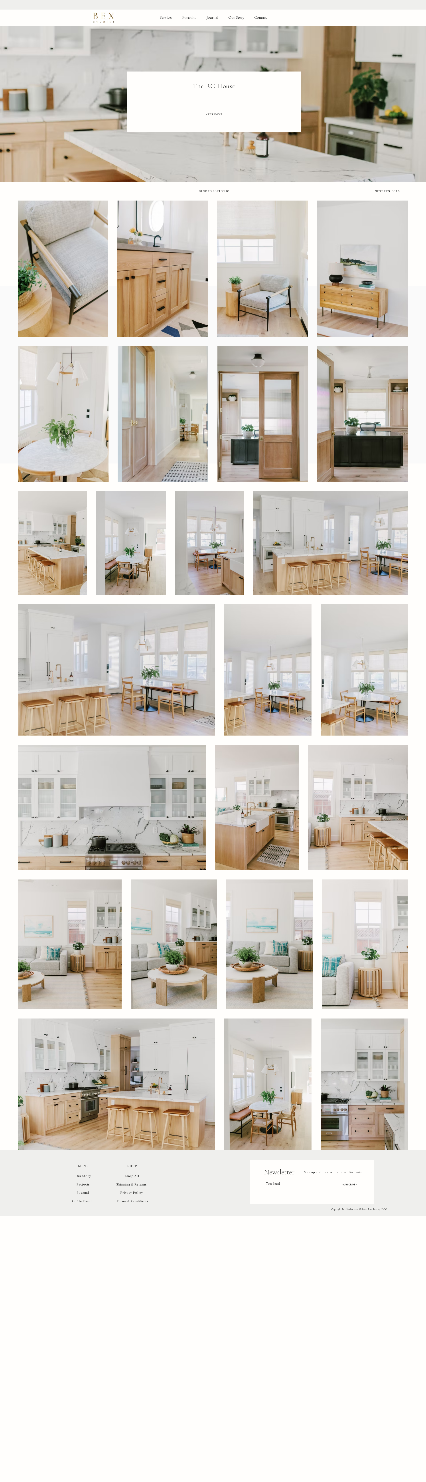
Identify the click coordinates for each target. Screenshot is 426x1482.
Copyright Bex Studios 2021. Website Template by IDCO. (359, 1209)
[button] (159, 5)
